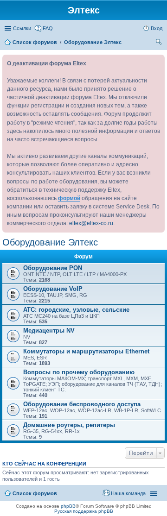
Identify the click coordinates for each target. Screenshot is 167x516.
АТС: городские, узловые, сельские (76, 309)
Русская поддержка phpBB (83, 511)
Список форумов (35, 493)
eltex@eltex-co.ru (91, 223)
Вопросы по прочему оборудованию (79, 372)
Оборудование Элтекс (50, 242)
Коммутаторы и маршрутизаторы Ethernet (86, 351)
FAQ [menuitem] (48, 28)
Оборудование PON (52, 267)
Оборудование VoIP (53, 288)
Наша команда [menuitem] (128, 493)
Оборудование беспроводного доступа (82, 404)
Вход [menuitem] (156, 28)
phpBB (68, 506)
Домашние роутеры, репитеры (69, 425)
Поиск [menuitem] (159, 43)
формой (69, 198)
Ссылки (22, 28)
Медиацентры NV (49, 330)
